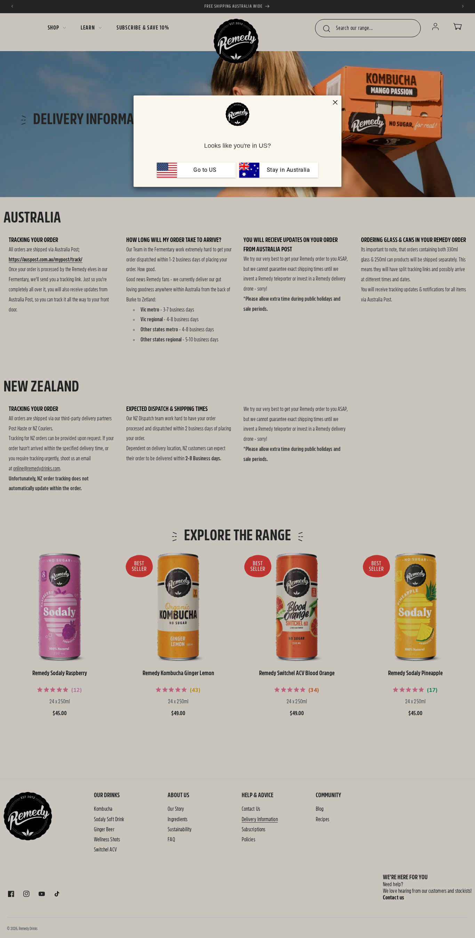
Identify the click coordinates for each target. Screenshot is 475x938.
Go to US (204, 170)
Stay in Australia (287, 170)
